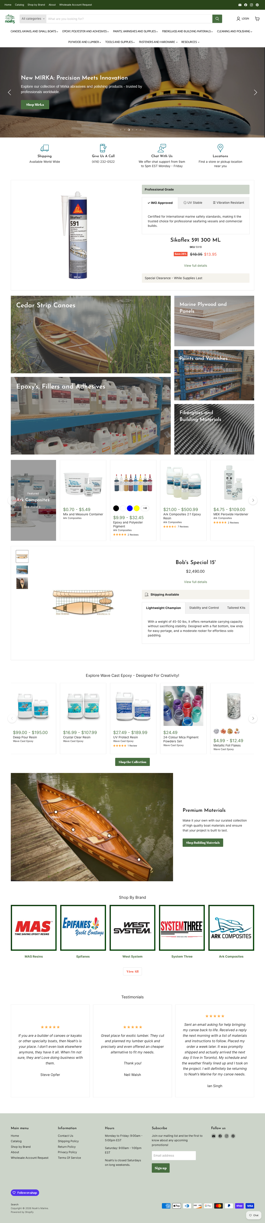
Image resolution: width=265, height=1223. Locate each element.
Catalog (19, 4)
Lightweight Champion (163, 608)
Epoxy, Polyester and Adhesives (84, 31)
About (52, 4)
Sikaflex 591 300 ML (195, 240)
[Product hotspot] (56, 812)
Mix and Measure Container (83, 514)
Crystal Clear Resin (76, 737)
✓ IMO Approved (160, 203)
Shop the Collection (132, 762)
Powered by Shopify (22, 1212)
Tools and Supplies (119, 42)
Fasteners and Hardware (157, 42)
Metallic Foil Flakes (227, 745)
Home (8, 4)
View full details (195, 265)
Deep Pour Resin (25, 737)
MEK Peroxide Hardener (230, 514)
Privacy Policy (67, 1152)
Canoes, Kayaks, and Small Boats (34, 31)
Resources (189, 42)
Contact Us (65, 1135)
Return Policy (67, 1146)
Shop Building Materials (203, 842)
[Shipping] (44, 156)
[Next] (253, 500)
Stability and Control (204, 608)
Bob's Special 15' (196, 562)
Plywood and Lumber (84, 42)
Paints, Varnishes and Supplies (134, 31)
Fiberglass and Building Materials (186, 31)
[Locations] (220, 156)
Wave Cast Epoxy (23, 741)
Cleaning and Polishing (234, 31)
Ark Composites (72, 518)
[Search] (217, 19)
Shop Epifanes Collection (45, 107)
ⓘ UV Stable (193, 202)
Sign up (161, 1168)
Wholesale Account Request (75, 4)
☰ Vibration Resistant (228, 202)
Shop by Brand (36, 4)
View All (132, 971)
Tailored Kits (236, 608)
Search (15, 1204)
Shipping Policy (68, 1141)
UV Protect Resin (125, 737)
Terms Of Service (69, 1157)
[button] (10, 92)
